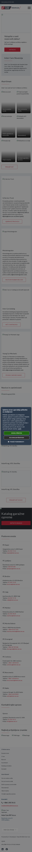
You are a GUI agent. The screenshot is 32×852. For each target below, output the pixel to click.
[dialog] (16, 426)
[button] (16, 442)
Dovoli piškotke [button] (16, 433)
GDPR (19, 429)
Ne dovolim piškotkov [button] (16, 437)
